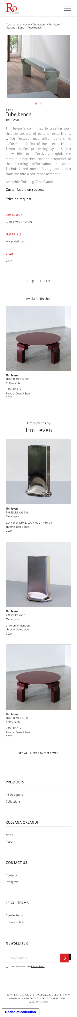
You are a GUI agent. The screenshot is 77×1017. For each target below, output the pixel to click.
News (9, 835)
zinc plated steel (15, 241)
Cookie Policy (14, 915)
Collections (13, 801)
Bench (9, 109)
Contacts (11, 875)
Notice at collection (20, 1012)
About (9, 841)
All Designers (14, 795)
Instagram (12, 882)
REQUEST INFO (39, 281)
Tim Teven (12, 119)
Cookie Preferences (38, 1001)
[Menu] (65, 8)
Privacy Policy (15, 922)
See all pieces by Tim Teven (38, 753)
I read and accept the (27, 966)
